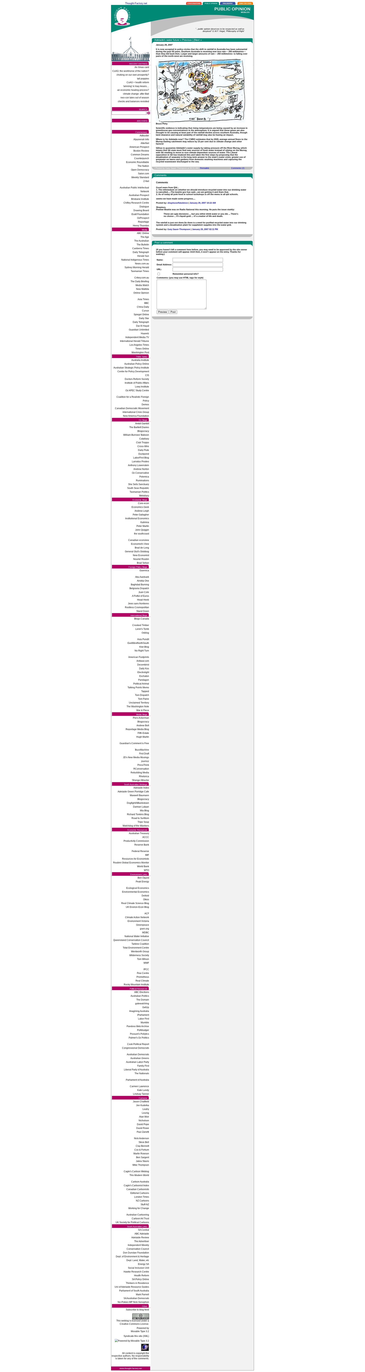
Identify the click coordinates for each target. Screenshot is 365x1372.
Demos (145, 404)
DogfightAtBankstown (138, 803)
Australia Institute (140, 360)
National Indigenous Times (135, 259)
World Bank (143, 866)
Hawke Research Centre (136, 1271)
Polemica (144, 476)
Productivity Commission (136, 841)
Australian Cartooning (137, 1214)
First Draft (144, 753)
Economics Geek (140, 507)
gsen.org (144, 928)
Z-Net (146, 181)
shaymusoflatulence (177, 203)
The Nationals (142, 1073)
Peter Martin (142, 526)
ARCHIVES (142, 121)
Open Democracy (140, 169)
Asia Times (143, 299)
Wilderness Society (139, 955)
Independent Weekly (138, 1245)
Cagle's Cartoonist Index (136, 1185)
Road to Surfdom (140, 818)
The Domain (142, 999)
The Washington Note (138, 706)
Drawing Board (141, 210)
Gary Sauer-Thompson (178, 229)
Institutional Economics (137, 518)
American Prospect (139, 147)
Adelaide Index (141, 787)
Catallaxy (144, 438)
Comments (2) (237, 168)
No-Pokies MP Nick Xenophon (133, 1302)
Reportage (143, 221)
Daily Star (144, 318)
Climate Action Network (137, 917)
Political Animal (141, 683)
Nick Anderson (141, 1138)
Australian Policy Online (136, 364)
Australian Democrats (138, 1054)
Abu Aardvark (142, 577)
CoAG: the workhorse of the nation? (130, 71)
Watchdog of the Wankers (136, 825)
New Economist (141, 555)
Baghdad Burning (140, 584)
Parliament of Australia (137, 1080)
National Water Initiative (137, 936)
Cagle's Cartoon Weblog (136, 1171)
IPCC (146, 969)
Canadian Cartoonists (137, 1189)
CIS (147, 375)
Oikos (146, 899)
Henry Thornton (141, 225)
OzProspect (143, 218)
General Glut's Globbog (137, 551)
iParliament (143, 1015)
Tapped (145, 691)
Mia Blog (144, 810)
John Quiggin (142, 530)
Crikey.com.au (141, 277)
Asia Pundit (143, 639)
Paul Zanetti (143, 1132)
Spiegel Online (141, 314)
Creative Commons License (134, 1324)
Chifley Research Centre (136, 203)
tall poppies (143, 78)
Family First (143, 1066)
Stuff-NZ (145, 1204)
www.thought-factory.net (131, 1368)
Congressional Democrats (135, 1048)
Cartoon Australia (140, 1181)
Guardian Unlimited (139, 329)
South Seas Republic (138, 488)
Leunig (145, 1113)
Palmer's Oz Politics (139, 1037)
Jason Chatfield (141, 1101)
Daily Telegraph (141, 252)
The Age (144, 237)
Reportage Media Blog (137, 729)
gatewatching (142, 1003)
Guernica (144, 570)
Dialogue (144, 206)
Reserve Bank (141, 844)
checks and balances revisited (133, 101)
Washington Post (140, 352)
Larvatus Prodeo (140, 461)
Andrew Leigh (142, 511)
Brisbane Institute (140, 199)
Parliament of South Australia (134, 1290)
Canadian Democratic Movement (132, 408)
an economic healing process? (133, 90)
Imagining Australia (139, 1011)
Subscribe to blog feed (137, 1309)
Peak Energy (142, 881)
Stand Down (142, 611)
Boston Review (141, 150)
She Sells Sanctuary (138, 484)
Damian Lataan (141, 806)
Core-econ (143, 503)
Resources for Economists (135, 859)
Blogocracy (143, 431)
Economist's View (140, 544)
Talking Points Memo (138, 687)
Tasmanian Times (140, 271)
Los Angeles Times (139, 345)
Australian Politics (140, 996)
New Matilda (142, 289)
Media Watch (142, 285)
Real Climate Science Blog (135, 903)
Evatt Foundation (140, 214)
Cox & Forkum (141, 1149)
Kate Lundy (143, 1090)
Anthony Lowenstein (138, 465)
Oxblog (145, 632)
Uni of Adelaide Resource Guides (132, 1287)
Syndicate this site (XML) (136, 1336)
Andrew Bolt (142, 725)
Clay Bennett (142, 1146)
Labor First (143, 1018)
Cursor (145, 310)
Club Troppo (142, 442)
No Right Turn (142, 650)
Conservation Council (138, 1249)
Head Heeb (143, 599)
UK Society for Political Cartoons (132, 1222)
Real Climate (142, 980)
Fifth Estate (143, 733)
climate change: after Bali (136, 93)
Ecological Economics (137, 888)
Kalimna (144, 522)
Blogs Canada (141, 618)
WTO (146, 870)
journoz (145, 761)
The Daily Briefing (140, 281)
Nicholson (144, 1120)
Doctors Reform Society (137, 379)
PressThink (143, 765)
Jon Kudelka (142, 1105)
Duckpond (143, 454)
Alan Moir (144, 1116)
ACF (146, 913)
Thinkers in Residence (137, 1283)
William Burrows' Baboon (136, 435)
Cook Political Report (138, 1044)
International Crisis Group (136, 412)
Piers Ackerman (141, 718)
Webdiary (144, 495)
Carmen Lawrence (139, 1086)
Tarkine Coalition (140, 944)
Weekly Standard (140, 177)
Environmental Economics (135, 892)
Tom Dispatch (142, 695)
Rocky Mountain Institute (136, 984)
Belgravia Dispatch (139, 588)
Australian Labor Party (137, 1062)
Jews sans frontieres (138, 603)
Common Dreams (140, 154)
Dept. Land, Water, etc (137, 1260)
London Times (141, 1197)
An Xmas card (142, 67)
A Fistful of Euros (140, 596)
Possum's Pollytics (139, 1034)
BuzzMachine (142, 749)
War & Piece (142, 710)
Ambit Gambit (142, 423)
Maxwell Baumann (139, 795)
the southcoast (141, 533)
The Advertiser (141, 1241)
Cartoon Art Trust (140, 1218)
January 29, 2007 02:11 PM (205, 229)
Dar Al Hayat (142, 326)
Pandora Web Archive (138, 1026)
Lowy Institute (142, 386)
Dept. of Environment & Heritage (132, 1256)
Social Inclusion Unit (138, 1268)
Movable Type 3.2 (140, 1331)
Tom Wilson (143, 959)
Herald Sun (143, 256)
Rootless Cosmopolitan (137, 607)
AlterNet (145, 143)
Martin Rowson (141, 1153)
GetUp (145, 1007)
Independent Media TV (137, 337)
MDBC (145, 932)
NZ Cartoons (142, 1200)
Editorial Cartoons (139, 1193)
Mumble (145, 1022)
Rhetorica (144, 776)
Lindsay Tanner (141, 1094)
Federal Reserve (140, 851)
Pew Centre (143, 973)
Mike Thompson (141, 1165)
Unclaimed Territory (139, 702)
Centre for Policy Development (133, 371)
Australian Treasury (139, 833)
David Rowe (142, 1128)
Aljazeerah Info (141, 139)
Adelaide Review (140, 1237)
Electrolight (143, 672)
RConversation (141, 768)
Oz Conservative (140, 473)
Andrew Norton (141, 469)
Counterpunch (141, 158)
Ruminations (142, 480)
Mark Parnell (142, 1294)
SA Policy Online (140, 1279)
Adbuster (144, 135)
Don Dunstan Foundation (136, 1252)
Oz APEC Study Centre (137, 390)
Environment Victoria (138, 921)
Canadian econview (138, 540)
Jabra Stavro (142, 1161)
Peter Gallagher (141, 514)
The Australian (141, 240)
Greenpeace (142, 925)
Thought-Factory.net (136, 3)
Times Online (142, 348)
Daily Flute (143, 450)
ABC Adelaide (142, 1233)
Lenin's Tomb (142, 629)
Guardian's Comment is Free (134, 743)
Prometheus (142, 977)
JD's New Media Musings (136, 757)
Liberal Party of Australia (136, 1069)
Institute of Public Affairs (137, 383)
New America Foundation (136, 416)
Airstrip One (143, 580)
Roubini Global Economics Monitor (131, 862)
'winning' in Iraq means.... (136, 86)
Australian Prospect (139, 195)
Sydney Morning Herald (137, 267)
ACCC (145, 837)
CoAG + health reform (138, 82)
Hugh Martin (142, 737)
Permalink (204, 168)
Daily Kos (144, 668)
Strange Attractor (140, 780)
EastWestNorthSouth (138, 643)
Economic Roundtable (137, 162)
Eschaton (144, 676)
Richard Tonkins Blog (138, 814)
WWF (146, 963)
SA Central (143, 1230)
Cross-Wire (143, 446)
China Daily (143, 307)
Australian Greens (139, 1058)
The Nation (143, 166)
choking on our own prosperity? (133, 75)
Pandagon (143, 680)
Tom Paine (143, 699)
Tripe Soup (143, 822)
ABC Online (143, 233)
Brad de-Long (142, 547)
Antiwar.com (142, 661)
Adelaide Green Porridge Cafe (133, 791)
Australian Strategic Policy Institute (131, 367)
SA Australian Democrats (136, 1298)
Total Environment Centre (136, 947)
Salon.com (143, 173)
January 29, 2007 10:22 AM (203, 203)
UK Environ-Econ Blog (137, 907)
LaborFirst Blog (141, 457)
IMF (147, 855)
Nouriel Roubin (141, 559)
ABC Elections (141, 992)
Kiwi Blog (144, 647)
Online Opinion (141, 293)
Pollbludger (143, 1030)
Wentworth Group (140, 951)
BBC (146, 303)
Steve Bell (144, 1142)
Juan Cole (143, 592)
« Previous (186, 40)
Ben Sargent (142, 1157)
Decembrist (143, 664)
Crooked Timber (140, 625)
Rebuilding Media (140, 772)
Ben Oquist (143, 877)
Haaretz (145, 333)
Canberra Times (140, 248)
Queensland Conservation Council (131, 940)
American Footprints (138, 657)
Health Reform (141, 1275)
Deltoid (145, 895)
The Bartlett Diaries (139, 427)
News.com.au (142, 263)
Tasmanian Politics (139, 492)
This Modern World (139, 1175)
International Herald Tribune (134, 341)
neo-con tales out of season (135, 97)
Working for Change (138, 1208)
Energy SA (143, 1264)
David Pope (143, 1124)
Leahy (146, 1109)
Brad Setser (143, 563)
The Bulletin (143, 244)
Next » (198, 40)
